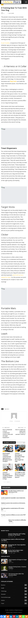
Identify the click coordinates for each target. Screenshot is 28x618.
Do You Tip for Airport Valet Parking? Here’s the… (15, 551)
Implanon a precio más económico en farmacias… (13, 503)
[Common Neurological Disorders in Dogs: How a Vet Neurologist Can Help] (20, 448)
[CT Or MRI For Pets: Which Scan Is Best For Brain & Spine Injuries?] (20, 467)
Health (2, 588)
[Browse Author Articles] (14, 416)
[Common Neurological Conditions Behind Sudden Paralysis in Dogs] (8, 467)
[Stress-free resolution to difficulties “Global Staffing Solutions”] (4, 521)
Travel (2, 603)
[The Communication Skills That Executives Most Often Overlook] (4, 575)
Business (3, 585)
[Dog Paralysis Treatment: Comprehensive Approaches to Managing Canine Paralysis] (8, 448)
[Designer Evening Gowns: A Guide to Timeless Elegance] (4, 568)
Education (3, 594)
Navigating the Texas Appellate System (17, 545)
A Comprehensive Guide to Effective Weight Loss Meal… (13, 540)
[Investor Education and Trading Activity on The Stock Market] (4, 535)
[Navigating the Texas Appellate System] (4, 546)
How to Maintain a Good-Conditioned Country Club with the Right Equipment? (8, 433)
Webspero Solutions (17, 612)
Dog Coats (7, 409)
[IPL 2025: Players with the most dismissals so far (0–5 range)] (4, 492)
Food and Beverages (6, 597)
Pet (2, 4)
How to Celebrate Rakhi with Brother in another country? (20, 432)
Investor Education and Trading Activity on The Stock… (16, 534)
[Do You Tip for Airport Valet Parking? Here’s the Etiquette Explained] (4, 552)
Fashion (3, 600)
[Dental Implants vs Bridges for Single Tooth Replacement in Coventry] (4, 561)
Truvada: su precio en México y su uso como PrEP (13, 514)
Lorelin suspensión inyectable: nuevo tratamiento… (13, 498)
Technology (3, 591)
